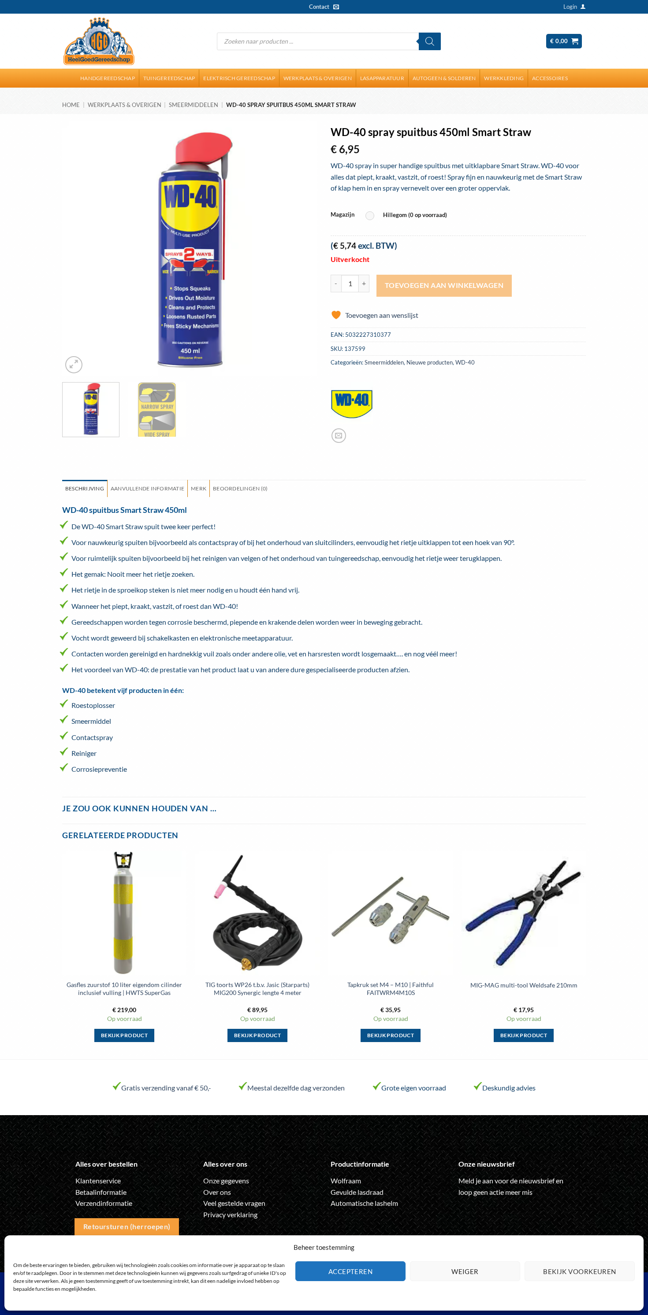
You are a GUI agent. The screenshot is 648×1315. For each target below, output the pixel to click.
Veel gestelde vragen (234, 1203)
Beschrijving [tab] (84, 488)
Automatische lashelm (364, 1203)
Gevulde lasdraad (357, 1192)
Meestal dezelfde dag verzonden (296, 1087)
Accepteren (350, 1271)
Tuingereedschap (169, 78)
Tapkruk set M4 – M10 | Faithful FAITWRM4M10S (390, 989)
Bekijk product (124, 1035)
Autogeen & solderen (444, 78)
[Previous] (78, 247)
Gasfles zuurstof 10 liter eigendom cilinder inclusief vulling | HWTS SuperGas (124, 989)
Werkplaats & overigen (317, 78)
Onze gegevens (226, 1180)
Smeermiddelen (193, 104)
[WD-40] (352, 403)
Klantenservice (98, 1180)
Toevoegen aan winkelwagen (444, 285)
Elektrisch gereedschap (239, 78)
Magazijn (342, 215)
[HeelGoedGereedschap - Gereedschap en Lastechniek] (98, 41)
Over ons (217, 1192)
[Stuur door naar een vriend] (338, 435)
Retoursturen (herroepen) (127, 1226)
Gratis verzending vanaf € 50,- (166, 1087)
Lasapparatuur (382, 78)
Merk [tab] (198, 488)
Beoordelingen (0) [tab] (240, 488)
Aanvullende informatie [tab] (147, 488)
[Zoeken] (430, 41)
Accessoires (550, 78)
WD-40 (465, 362)
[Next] (301, 247)
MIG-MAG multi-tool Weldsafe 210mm (523, 985)
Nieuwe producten (429, 362)
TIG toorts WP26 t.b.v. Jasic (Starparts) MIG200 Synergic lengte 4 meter (257, 989)
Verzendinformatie (103, 1203)
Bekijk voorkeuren (579, 1271)
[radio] (408, 215)
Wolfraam (346, 1180)
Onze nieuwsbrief (486, 1164)
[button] (570, 6)
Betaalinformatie (101, 1192)
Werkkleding (504, 78)
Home (71, 104)
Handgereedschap (107, 78)
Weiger (465, 1271)
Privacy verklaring (230, 1214)
